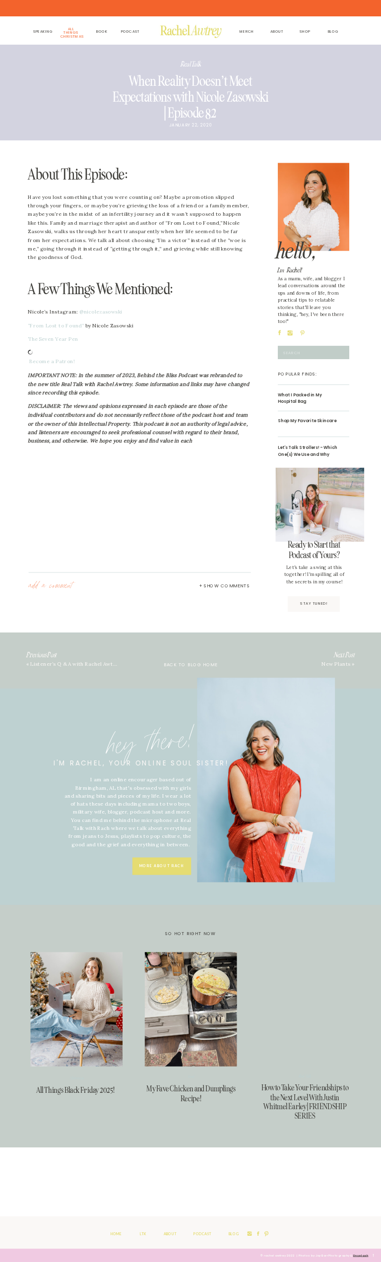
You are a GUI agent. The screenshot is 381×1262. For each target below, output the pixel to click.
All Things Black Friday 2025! (75, 1090)
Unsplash (361, 1256)
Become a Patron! (52, 361)
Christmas (77, 1077)
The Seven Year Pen (53, 339)
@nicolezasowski (100, 312)
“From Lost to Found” (56, 325)
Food (191, 1076)
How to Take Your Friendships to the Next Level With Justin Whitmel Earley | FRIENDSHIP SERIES (305, 1101)
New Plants (335, 664)
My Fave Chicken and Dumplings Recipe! (191, 1093)
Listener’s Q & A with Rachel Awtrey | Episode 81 (91, 664)
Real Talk (191, 64)
